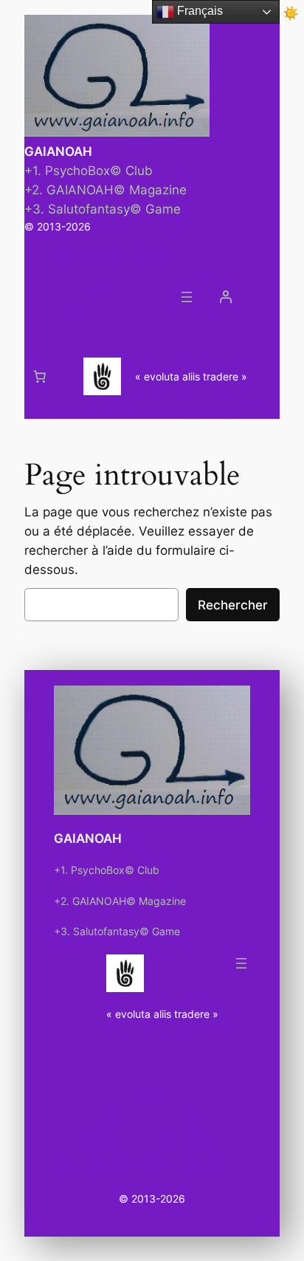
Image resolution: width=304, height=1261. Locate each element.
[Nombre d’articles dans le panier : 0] (39, 376)
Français (198, 10)
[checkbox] (290, 13)
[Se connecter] (225, 296)
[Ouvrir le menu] (187, 297)
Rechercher (233, 605)
